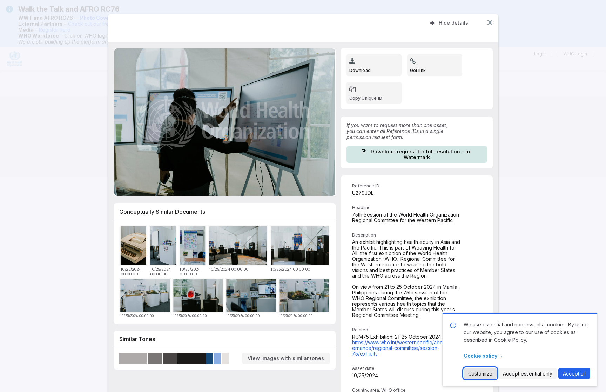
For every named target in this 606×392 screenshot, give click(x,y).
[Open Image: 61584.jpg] (301, 246)
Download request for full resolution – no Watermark (421, 154)
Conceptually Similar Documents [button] (162, 211)
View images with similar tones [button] (286, 358)
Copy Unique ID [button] (366, 98)
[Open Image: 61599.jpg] (252, 296)
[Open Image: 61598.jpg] (146, 296)
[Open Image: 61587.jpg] (239, 246)
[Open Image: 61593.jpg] (164, 246)
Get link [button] (418, 70)
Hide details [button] (453, 23)
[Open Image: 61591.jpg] (194, 246)
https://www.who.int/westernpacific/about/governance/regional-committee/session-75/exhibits (405, 348)
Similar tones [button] (137, 339)
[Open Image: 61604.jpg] (305, 296)
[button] (490, 22)
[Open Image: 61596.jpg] (134, 246)
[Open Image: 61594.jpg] (199, 296)
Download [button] (360, 70)
